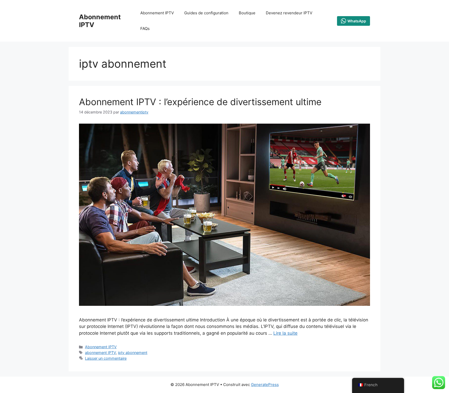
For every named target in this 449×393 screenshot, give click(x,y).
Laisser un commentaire (106, 358)
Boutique (247, 12)
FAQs (145, 28)
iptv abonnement (132, 352)
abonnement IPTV (100, 352)
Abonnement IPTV (157, 12)
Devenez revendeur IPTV (289, 12)
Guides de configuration (206, 12)
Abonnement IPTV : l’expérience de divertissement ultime (200, 101)
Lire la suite (285, 333)
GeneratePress (265, 384)
